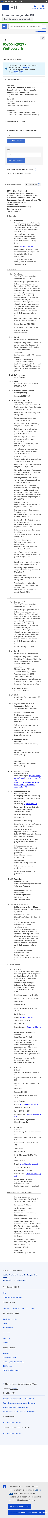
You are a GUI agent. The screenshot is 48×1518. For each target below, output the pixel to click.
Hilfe (4, 1293)
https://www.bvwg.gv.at (27, 1115)
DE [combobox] (9, 135)
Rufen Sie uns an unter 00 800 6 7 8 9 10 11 (18, 1399)
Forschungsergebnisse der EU (13, 1362)
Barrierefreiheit (8, 1327)
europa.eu (14, 1389)
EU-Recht (6, 1353)
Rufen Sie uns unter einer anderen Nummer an (19, 1403)
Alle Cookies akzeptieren (19, 1506)
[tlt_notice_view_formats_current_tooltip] (39, 184)
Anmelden (35, 9)
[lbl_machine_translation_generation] (35, 169)
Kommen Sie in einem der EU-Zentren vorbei (18, 1411)
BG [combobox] (9, 155)
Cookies (5, 1323)
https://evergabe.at (30, 804)
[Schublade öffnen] (5, 40)
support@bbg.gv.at (26, 246)
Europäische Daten (9, 1358)
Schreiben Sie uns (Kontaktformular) (15, 1407)
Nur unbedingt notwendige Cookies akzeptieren (27, 1513)
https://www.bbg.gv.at (27, 1028)
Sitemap (5, 1342)
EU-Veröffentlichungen (11, 1370)
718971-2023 (26, 67)
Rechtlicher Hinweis (10, 1319)
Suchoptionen (40, 31)
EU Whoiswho (8, 1366)
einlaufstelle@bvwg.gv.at (29, 1104)
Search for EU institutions (12, 1422)
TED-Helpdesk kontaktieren (12, 1297)
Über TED (6, 1338)
